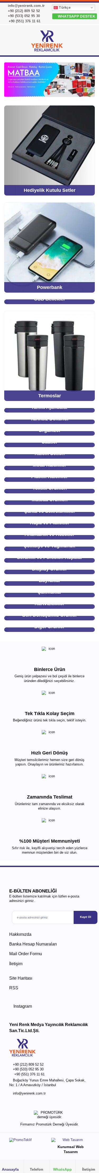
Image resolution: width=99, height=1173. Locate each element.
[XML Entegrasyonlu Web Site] (28, 1141)
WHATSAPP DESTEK (75, 16)
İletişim (15, 963)
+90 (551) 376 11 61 (23, 21)
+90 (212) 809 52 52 (23, 11)
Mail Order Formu (25, 954)
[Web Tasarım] (70, 1141)
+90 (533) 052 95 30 (23, 16)
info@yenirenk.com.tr (26, 6)
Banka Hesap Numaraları (33, 944)
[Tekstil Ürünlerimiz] (49, 79)
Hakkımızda (20, 934)
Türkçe (64, 7)
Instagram (22, 1006)
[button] (89, 42)
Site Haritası (20, 978)
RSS (13, 988)
